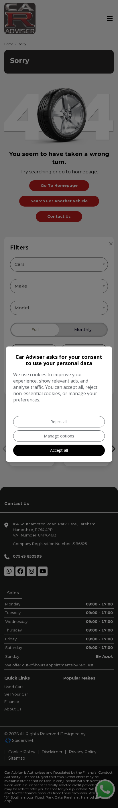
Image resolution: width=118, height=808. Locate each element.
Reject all (58, 421)
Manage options (59, 436)
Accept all (59, 450)
